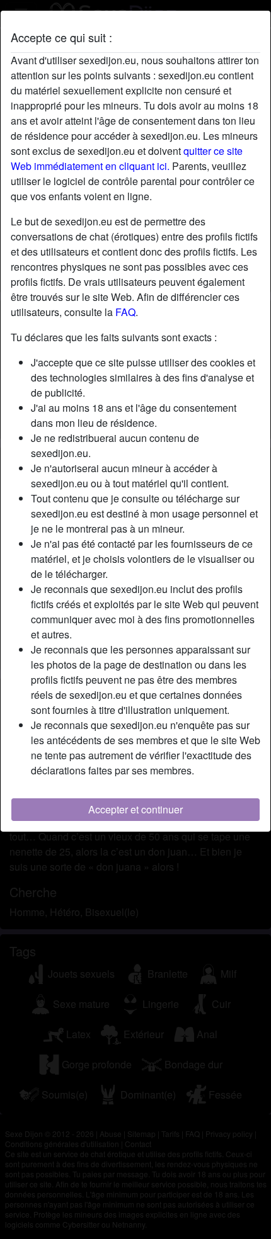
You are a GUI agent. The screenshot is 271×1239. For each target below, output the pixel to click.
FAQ (125, 312)
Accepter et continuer (135, 809)
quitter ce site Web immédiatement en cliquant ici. (127, 158)
